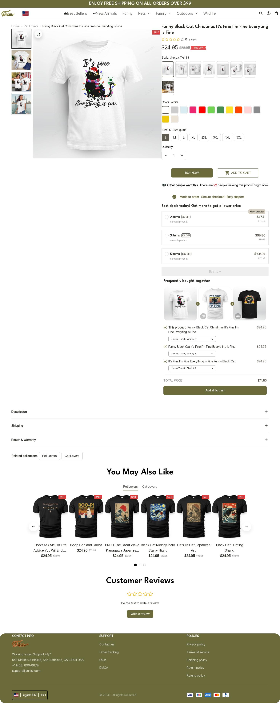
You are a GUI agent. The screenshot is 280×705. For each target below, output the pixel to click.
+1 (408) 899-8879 (25, 665)
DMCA (103, 668)
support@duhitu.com (26, 671)
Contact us (106, 644)
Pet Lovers (31, 26)
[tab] (135, 565)
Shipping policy (197, 660)
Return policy (195, 668)
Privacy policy (196, 644)
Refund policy (196, 675)
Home (15, 26)
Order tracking (109, 652)
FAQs (102, 660)
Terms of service (198, 652)
